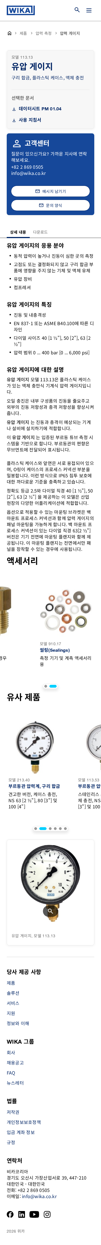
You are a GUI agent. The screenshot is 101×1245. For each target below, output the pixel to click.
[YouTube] (34, 1214)
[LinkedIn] (21, 1214)
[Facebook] (10, 1214)
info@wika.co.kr (28, 173)
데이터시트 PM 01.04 (40, 109)
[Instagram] (47, 1214)
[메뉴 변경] (89, 10)
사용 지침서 (30, 120)
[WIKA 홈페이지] (21, 10)
